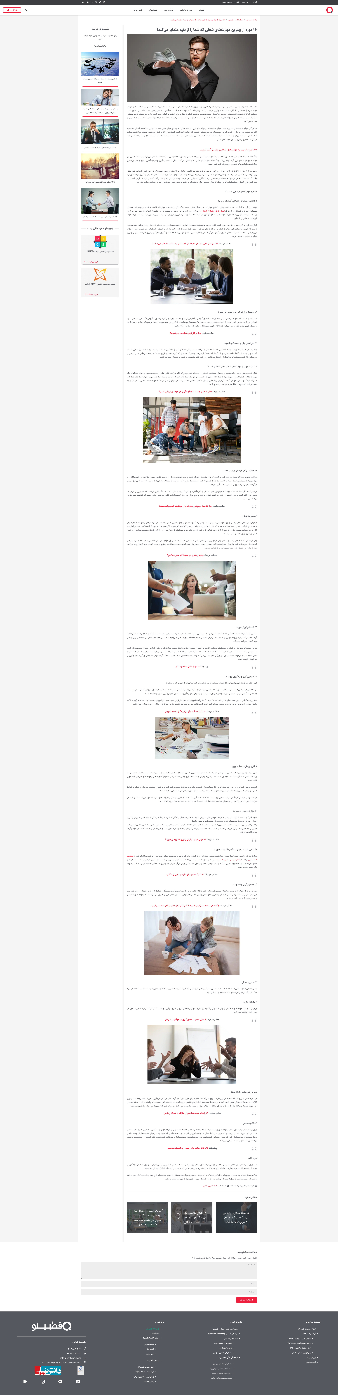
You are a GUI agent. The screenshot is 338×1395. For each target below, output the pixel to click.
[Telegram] (100, 2)
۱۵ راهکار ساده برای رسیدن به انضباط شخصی (187, 1148)
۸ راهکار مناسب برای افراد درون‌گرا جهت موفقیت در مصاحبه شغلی (191, 1217)
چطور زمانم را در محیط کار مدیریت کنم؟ (185, 555)
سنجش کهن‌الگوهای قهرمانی (222, 1364)
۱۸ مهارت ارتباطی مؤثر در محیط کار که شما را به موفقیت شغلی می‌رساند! (185, 243)
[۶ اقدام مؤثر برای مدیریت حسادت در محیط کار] (100, 190)
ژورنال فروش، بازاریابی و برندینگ (143, 1376)
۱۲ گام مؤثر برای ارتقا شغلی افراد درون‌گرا (100, 182)
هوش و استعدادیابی (225, 1348)
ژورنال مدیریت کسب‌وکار (146, 1367)
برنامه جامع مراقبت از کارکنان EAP (299, 1343)
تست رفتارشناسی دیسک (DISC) (100, 251)
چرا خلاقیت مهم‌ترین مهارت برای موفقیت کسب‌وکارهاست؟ (185, 506)
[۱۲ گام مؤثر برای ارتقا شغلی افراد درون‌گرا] (100, 155)
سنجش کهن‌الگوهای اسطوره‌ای (222, 1373)
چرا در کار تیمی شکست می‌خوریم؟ (185, 333)
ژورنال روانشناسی (148, 1381)
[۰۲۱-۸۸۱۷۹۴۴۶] (83, 1349)
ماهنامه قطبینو (149, 1344)
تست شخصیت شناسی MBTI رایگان (100, 284)
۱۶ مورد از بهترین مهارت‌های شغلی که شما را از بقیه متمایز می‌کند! (198, 20)
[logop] (329, 10)
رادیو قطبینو (150, 1354)
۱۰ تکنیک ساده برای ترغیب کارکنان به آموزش (185, 711)
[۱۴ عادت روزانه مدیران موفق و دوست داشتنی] (100, 120)
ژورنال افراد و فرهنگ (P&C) (144, 1372)
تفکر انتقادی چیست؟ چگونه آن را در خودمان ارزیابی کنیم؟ (185, 391)
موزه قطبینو (155, 1333)
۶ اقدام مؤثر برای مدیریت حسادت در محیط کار (100, 216)
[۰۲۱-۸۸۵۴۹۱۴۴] (83, 1354)
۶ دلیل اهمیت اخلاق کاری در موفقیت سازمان (185, 1019)
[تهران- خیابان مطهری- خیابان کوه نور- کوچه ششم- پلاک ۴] (83, 1362)
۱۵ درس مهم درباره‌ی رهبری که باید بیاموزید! (185, 839)
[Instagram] (96, 2)
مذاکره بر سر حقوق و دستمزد (229, 859)
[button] (26, 10)
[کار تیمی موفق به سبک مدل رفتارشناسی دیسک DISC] (100, 54)
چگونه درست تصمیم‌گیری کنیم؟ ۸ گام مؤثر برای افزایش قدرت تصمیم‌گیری (185, 905)
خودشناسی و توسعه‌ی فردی (223, 1343)
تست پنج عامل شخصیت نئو (188, 666)
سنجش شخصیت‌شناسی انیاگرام (221, 1378)
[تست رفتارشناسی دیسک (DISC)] (100, 236)
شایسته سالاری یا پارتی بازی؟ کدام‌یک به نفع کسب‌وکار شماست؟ (236, 1217)
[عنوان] (25, 1382)
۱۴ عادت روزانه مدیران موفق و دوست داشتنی (100, 147)
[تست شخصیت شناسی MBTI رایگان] (100, 269)
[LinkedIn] (104, 2)
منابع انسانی (252, 20)
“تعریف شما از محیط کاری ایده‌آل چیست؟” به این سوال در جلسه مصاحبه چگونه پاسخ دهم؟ (148, 1217)
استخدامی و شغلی (235, 20)
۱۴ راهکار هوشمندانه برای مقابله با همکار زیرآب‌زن (185, 1113)
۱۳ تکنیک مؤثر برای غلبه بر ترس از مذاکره (185, 874)
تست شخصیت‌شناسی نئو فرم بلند (220, 1368)
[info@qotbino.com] (83, 1358)
